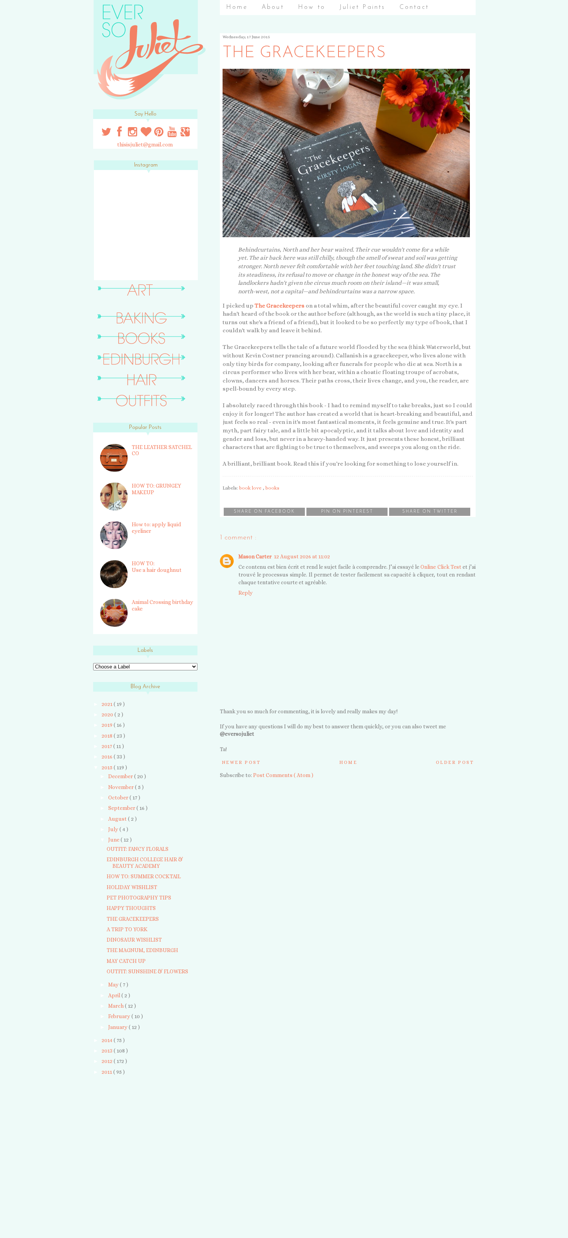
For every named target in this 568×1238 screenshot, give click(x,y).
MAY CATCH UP (126, 961)
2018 (108, 736)
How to (311, 7)
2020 (108, 714)
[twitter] (107, 134)
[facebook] (120, 134)
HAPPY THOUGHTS (131, 908)
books (272, 488)
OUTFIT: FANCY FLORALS (137, 849)
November (121, 787)
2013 (108, 1051)
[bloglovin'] (146, 134)
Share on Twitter (429, 512)
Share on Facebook (264, 512)
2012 (108, 1061)
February (119, 1016)
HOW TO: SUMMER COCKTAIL (144, 876)
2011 (107, 1072)
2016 (108, 756)
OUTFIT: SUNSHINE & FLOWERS (147, 971)
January (118, 1027)
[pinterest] (159, 134)
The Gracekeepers (279, 305)
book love (251, 488)
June (114, 840)
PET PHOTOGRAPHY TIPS (139, 897)
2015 (108, 767)
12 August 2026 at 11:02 (302, 556)
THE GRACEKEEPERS (133, 919)
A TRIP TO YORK (127, 929)
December (121, 776)
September (122, 808)
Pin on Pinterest (347, 512)
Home (237, 7)
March (116, 1006)
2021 (108, 704)
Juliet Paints (362, 7)
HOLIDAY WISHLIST (132, 887)
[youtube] (172, 134)
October (118, 797)
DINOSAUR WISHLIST (134, 940)
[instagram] (133, 134)
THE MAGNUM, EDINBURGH (142, 950)
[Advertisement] (142, 1136)
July (113, 829)
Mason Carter (255, 556)
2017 (107, 746)
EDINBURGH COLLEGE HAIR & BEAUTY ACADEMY (145, 862)
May (114, 984)
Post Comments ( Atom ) (283, 775)
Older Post (455, 762)
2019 (108, 725)
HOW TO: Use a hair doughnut (157, 566)
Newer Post (241, 762)
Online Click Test (440, 567)
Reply (245, 593)
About (273, 7)
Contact (414, 7)
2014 (108, 1040)
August (118, 819)
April (114, 995)
